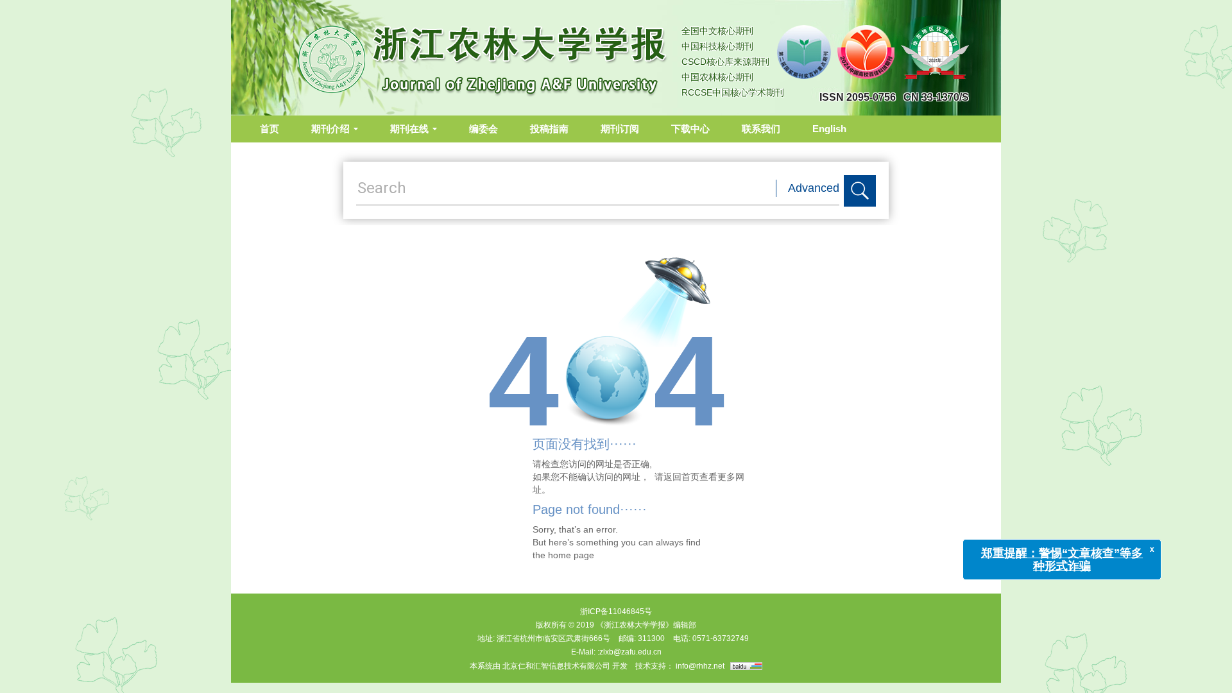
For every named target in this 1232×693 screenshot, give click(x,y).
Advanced (813, 188)
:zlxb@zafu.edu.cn (629, 651)
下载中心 (690, 128)
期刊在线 (409, 128)
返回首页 (681, 477)
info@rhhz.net (700, 666)
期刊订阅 (620, 128)
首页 (269, 128)
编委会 (483, 128)
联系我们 (761, 128)
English (829, 128)
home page (571, 555)
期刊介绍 (330, 128)
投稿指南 (549, 128)
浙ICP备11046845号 (616, 611)
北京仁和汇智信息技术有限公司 (556, 666)
